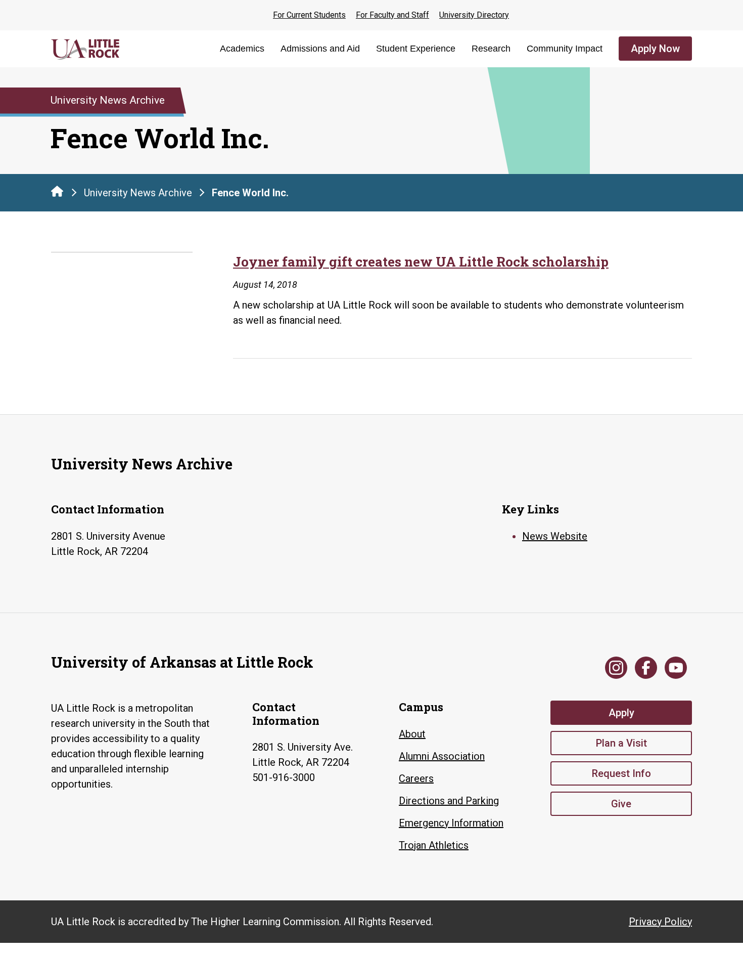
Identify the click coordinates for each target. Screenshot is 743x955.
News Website (554, 536)
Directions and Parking (449, 801)
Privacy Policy (660, 922)
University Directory (474, 15)
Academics (242, 49)
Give (621, 804)
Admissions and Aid (320, 49)
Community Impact (564, 49)
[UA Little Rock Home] (57, 191)
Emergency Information (451, 823)
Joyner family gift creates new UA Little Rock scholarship (421, 261)
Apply (621, 713)
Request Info (621, 773)
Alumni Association (442, 756)
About (412, 734)
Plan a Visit (621, 743)
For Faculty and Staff (392, 15)
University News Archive (138, 193)
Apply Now (655, 48)
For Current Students (309, 15)
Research (491, 49)
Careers (416, 778)
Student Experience (415, 49)
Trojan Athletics (434, 845)
